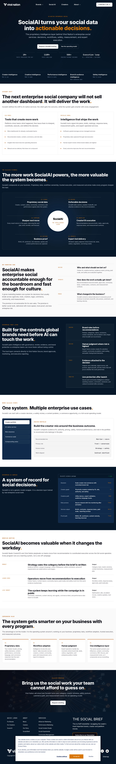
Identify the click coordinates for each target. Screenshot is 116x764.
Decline (91, 756)
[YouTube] (107, 751)
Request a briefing (58, 703)
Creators (64, 4)
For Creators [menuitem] (11, 725)
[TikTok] (102, 751)
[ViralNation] (12, 4)
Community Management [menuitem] (46, 734)
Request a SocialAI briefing (47, 46)
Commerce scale (10, 436)
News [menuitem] (24, 721)
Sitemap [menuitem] (106, 757)
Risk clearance (9, 432)
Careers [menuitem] (25, 725)
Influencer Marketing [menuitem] (45, 721)
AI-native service (10, 427)
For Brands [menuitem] (10, 721)
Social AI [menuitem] (9, 728)
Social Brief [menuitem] (26, 731)
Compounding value (11, 441)
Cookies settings (62, 756)
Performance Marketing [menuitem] (46, 725)
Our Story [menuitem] (26, 728)
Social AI (52, 4)
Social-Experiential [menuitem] (44, 731)
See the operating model (69, 46)
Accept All (76, 756)
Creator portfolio (10, 422)
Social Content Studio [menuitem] (45, 728)
